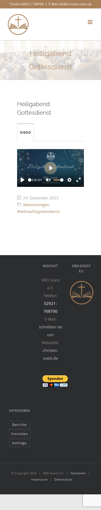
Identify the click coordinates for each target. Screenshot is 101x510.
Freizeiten (19, 434)
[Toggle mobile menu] (90, 22)
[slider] (29, 179)
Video (25, 132)
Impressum (39, 479)
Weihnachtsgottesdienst (38, 211)
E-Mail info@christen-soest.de (70, 4)
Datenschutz (63, 479)
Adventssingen (36, 204)
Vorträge (19, 443)
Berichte (19, 424)
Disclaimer (78, 473)
